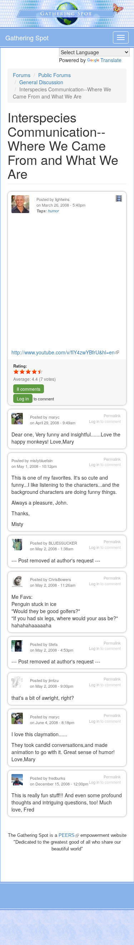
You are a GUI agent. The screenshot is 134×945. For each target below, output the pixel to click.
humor (53, 210)
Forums (21, 75)
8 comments (28, 389)
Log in (23, 398)
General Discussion (41, 82)
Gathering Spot (27, 37)
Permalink (112, 415)
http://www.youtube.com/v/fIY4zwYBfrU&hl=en (65, 352)
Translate (110, 60)
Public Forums (54, 75)
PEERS (69, 835)
